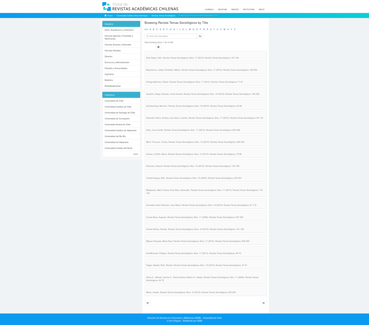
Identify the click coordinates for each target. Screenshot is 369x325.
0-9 (146, 29)
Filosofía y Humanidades (116, 68)
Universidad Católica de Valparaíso (121, 130)
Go (200, 36)
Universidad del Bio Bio (115, 136)
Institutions (248, 9)
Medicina (109, 80)
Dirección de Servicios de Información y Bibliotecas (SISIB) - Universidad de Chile (184, 317)
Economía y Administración (117, 62)
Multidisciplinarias (113, 85)
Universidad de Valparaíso (117, 142)
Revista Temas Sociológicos (163, 15)
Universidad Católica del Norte (118, 148)
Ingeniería (109, 74)
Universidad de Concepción (117, 118)
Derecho (108, 56)
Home (110, 15)
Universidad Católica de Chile (118, 106)
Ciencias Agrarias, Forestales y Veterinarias (119, 37)
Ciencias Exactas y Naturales (118, 44)
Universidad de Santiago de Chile (120, 112)
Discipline (222, 9)
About (261, 9)
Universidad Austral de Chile (117, 124)
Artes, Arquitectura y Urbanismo (119, 29)
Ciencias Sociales (113, 50)
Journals (209, 9)
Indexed (235, 9)
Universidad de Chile (114, 100)
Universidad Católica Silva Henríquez (132, 15)
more (135, 153)
